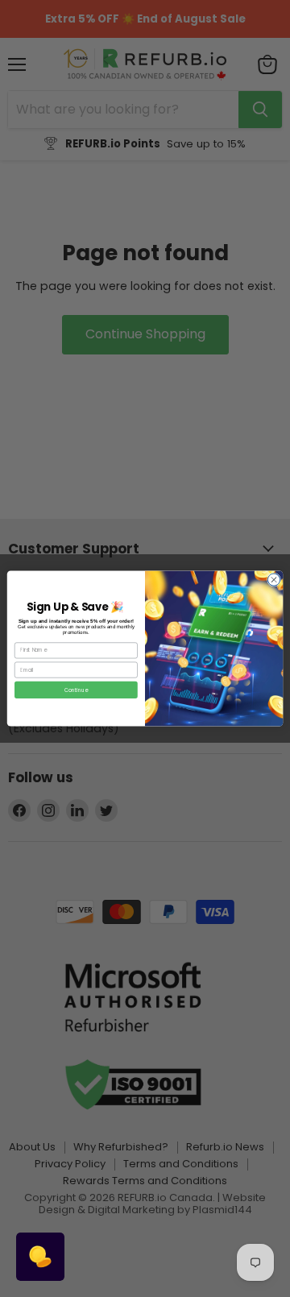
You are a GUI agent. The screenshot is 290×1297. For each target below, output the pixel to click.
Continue (76, 690)
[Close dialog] (273, 580)
